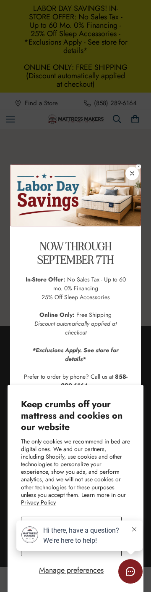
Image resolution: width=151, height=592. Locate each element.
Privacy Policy (38, 502)
